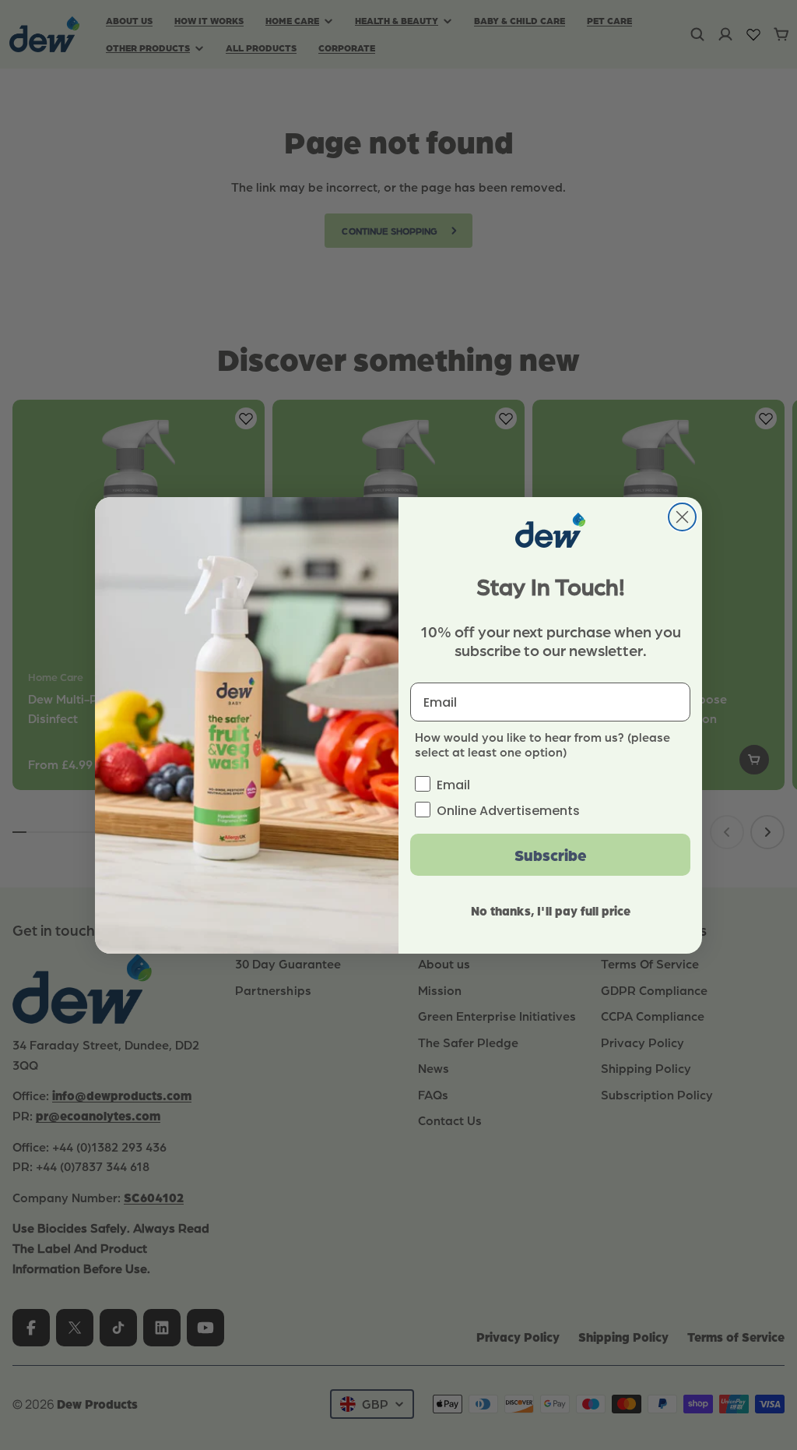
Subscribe (550, 854)
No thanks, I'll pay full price (550, 910)
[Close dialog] (682, 517)
